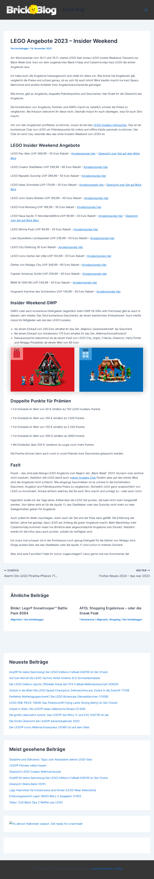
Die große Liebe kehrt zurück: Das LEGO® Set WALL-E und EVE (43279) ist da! (59, 715)
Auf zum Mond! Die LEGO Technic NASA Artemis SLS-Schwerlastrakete (54, 678)
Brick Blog (74, 9)
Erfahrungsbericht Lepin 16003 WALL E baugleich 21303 (45, 796)
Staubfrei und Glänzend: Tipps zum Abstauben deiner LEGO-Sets (50, 759)
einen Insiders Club (83, 477)
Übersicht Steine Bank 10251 (27, 784)
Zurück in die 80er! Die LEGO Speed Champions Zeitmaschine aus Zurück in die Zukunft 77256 (69, 690)
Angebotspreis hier (83, 153)
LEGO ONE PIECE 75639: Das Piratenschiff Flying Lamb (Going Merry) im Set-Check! (63, 702)
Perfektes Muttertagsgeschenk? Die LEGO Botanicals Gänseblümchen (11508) (58, 696)
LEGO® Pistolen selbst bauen (27, 765)
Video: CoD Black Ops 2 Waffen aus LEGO (36, 802)
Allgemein (16, 619)
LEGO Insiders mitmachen (110, 125)
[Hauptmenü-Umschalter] (146, 10)
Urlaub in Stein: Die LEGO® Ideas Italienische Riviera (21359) (47, 709)
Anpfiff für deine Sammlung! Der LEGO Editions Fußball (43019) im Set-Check (58, 672)
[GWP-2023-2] (111, 370)
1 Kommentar (86, 619)
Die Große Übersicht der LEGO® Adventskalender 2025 (44, 721)
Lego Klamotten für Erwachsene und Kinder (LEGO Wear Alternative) (52, 790)
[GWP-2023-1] (43, 370)
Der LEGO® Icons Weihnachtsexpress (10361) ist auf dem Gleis (49, 727)
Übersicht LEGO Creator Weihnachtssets (35, 771)
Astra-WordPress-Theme (107, 868)
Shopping (114, 619)
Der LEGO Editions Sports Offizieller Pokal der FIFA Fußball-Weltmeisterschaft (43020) (64, 684)
